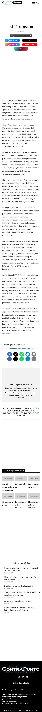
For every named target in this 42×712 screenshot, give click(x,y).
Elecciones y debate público (34, 505)
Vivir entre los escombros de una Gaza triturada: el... (21, 578)
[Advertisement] (21, 74)
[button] (37, 3)
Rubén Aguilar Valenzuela (21, 384)
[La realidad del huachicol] (21, 496)
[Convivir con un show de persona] (8, 478)
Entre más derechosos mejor (17, 601)
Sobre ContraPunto (21, 683)
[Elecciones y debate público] (34, 496)
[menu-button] (33, 3)
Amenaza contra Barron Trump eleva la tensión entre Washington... (21, 608)
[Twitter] (23, 677)
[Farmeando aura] (21, 478)
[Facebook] (14, 677)
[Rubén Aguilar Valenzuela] (21, 376)
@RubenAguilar (17, 344)
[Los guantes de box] (34, 478)
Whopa (14, 711)
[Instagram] (19, 677)
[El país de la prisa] (8, 496)
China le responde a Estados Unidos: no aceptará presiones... (22, 593)
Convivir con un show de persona (8, 487)
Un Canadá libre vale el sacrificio (18, 586)
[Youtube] (27, 677)
